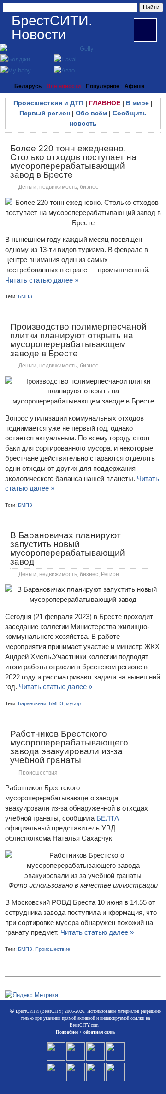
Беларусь (28, 86)
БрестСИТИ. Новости (52, 27)
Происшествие (52, 949)
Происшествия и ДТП (48, 103)
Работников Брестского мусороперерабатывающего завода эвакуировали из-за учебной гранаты (69, 747)
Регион (110, 574)
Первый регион (44, 113)
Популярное (102, 86)
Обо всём (91, 113)
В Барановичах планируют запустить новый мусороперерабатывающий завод (67, 548)
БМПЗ (25, 296)
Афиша (135, 86)
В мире (137, 103)
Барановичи (32, 703)
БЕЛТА (107, 818)
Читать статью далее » (41, 280)
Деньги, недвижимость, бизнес (58, 187)
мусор (73, 703)
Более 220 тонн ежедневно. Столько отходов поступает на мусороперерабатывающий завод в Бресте (73, 162)
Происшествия (38, 772)
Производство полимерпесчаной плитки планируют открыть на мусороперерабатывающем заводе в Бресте (78, 340)
